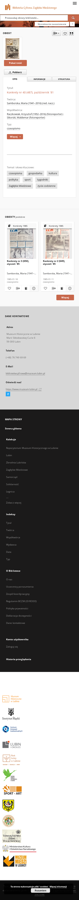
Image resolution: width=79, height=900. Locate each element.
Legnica (10, 491)
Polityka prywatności (17, 608)
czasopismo (13, 128)
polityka (13, 179)
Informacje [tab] (39, 79)
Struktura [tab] (64, 79)
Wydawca (11, 544)
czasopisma (15, 173)
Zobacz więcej (13, 502)
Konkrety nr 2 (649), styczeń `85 (54, 262)
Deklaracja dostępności (19, 615)
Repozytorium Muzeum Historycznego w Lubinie (32, 448)
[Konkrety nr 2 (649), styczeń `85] (57, 241)
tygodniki (42, 179)
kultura (53, 173)
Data (8, 552)
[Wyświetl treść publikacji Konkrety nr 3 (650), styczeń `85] (26, 288)
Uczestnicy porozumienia (20, 586)
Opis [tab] (14, 79)
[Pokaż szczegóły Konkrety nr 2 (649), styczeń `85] (69, 288)
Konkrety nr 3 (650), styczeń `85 (18, 262)
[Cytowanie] (71, 33)
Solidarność (12, 484)
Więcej (65, 297)
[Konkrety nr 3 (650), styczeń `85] (21, 241)
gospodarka (35, 173)
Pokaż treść (15, 63)
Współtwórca (13, 537)
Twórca (10, 530)
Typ (8, 559)
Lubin (9, 455)
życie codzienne (46, 186)
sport (28, 179)
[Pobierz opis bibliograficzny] (17, 288)
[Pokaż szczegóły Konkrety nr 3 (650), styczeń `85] (33, 288)
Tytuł (9, 522)
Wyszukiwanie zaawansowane (52, 24)
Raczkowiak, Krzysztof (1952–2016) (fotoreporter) (35, 114)
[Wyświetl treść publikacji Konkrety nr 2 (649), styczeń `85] (62, 288)
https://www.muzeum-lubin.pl (22, 389)
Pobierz (17, 72)
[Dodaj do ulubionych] (64, 33)
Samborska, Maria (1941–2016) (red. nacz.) (30, 103)
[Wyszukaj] (73, 18)
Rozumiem (40, 890)
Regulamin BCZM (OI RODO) (21, 601)
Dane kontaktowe (15, 623)
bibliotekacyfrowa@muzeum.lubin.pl (25, 373)
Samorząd (11, 477)
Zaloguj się (12, 646)
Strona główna (13, 428)
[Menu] (74, 3)
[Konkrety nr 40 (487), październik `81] (12, 48)
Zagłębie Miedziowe (20, 186)
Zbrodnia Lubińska (16, 462)
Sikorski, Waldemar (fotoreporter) (26, 117)
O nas (9, 579)
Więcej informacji (58, 886)
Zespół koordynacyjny (18, 594)
